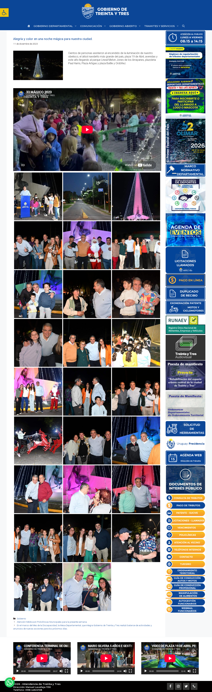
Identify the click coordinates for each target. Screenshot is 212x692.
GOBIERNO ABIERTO (123, 26)
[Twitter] (186, 686)
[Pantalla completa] (66, 671)
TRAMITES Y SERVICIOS (159, 26)
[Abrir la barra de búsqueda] (183, 26)
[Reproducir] (17, 671)
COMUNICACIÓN (91, 26)
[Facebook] (170, 686)
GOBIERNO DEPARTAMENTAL (53, 26)
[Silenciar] (61, 671)
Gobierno (21, 618)
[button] (4, 12)
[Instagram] (178, 686)
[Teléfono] (194, 686)
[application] (42, 658)
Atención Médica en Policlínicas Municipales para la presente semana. (52, 622)
